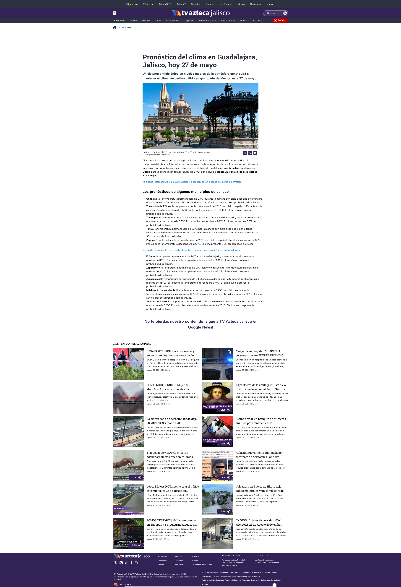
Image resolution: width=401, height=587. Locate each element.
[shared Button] (250, 153)
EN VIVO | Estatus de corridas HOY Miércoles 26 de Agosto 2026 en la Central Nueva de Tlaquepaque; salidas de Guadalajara (261, 522)
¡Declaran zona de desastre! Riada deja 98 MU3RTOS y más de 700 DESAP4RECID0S (172, 421)
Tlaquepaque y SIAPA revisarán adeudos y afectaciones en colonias (170, 455)
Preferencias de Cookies (230, 573)
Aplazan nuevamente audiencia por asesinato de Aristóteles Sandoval (259, 455)
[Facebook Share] (255, 153)
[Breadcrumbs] (116, 27)
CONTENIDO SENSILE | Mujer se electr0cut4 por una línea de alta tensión (168, 387)
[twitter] (116, 563)
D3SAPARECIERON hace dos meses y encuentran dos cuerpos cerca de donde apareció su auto (173, 353)
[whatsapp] (136, 563)
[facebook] (131, 563)
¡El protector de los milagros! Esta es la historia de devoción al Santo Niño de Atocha (261, 387)
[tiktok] (126, 563)
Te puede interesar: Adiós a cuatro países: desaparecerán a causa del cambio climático (192, 181)
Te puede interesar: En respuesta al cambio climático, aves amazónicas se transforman (192, 250)
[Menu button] (125, 13)
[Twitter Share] (245, 153)
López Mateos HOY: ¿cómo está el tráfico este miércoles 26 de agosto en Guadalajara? (173, 489)
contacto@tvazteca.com (265, 560)
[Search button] (285, 13)
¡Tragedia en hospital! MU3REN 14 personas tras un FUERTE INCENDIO (259, 353)
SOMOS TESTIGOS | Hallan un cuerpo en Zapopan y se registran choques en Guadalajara (171, 522)
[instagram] (121, 563)
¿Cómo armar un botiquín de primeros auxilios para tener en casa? (261, 421)
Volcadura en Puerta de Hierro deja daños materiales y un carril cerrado (260, 489)
